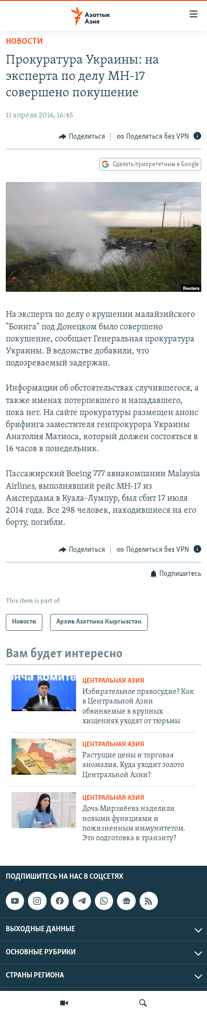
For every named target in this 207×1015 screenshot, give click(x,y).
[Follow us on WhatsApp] (104, 901)
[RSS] (149, 901)
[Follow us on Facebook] (60, 901)
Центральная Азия (113, 681)
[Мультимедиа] (64, 1003)
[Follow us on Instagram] (37, 901)
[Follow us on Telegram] (82, 901)
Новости (24, 42)
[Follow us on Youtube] (15, 901)
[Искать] (143, 1003)
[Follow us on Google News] (126, 901)
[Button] (82, 136)
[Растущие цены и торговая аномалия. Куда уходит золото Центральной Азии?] (44, 757)
